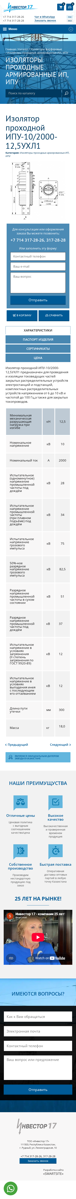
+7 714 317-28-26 (13, 16)
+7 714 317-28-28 (13, 20)
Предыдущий (18, 745)
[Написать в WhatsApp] (11, 1188)
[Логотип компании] (21, 7)
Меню (12, 29)
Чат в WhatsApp (44, 16)
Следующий (59, 745)
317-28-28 (56, 240)
